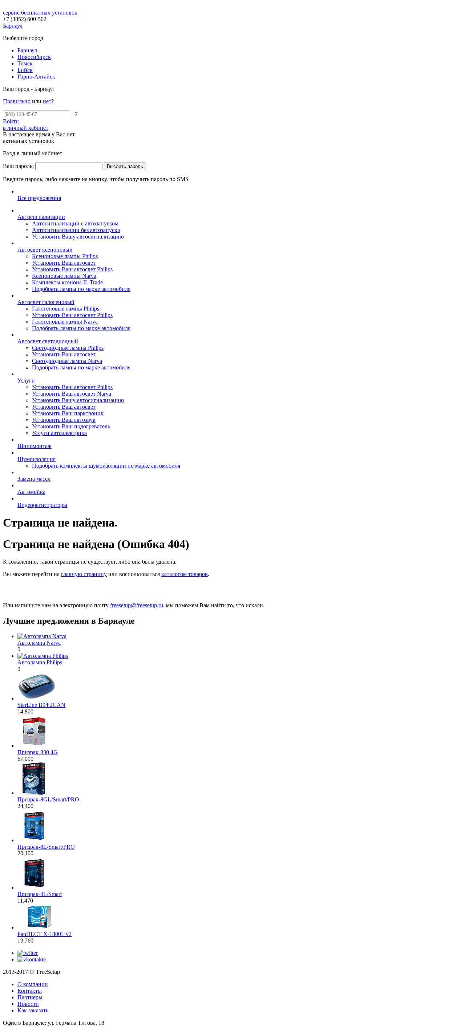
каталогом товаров (184, 574)
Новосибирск (34, 57)
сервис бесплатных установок (40, 12)
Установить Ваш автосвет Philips (72, 269)
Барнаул (27, 50)
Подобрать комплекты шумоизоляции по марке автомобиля (106, 466)
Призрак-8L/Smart (39, 894)
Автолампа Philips (39, 662)
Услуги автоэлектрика (59, 433)
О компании (32, 984)
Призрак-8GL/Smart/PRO (48, 799)
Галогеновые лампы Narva (65, 322)
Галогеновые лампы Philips (65, 308)
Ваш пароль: (18, 166)
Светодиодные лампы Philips (68, 348)
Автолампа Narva (39, 643)
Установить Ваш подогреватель (71, 426)
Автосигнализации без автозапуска (76, 230)
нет (47, 101)
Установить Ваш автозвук (64, 420)
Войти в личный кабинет (25, 124)
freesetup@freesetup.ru (136, 605)
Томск (25, 63)
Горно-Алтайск (36, 76)
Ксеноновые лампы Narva (64, 276)
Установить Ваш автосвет (64, 263)
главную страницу (84, 574)
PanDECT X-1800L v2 (44, 934)
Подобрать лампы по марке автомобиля (81, 289)
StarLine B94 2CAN (41, 705)
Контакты (29, 991)
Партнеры (30, 997)
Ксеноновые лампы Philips (65, 256)
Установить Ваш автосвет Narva (71, 394)
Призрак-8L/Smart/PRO (46, 847)
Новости (28, 1004)
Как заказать (32, 1010)
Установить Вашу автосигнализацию (78, 236)
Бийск (25, 70)
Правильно (17, 101)
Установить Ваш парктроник (68, 413)
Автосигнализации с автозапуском (75, 223)
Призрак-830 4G (37, 752)
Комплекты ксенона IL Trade (67, 282)
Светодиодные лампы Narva (67, 361)
